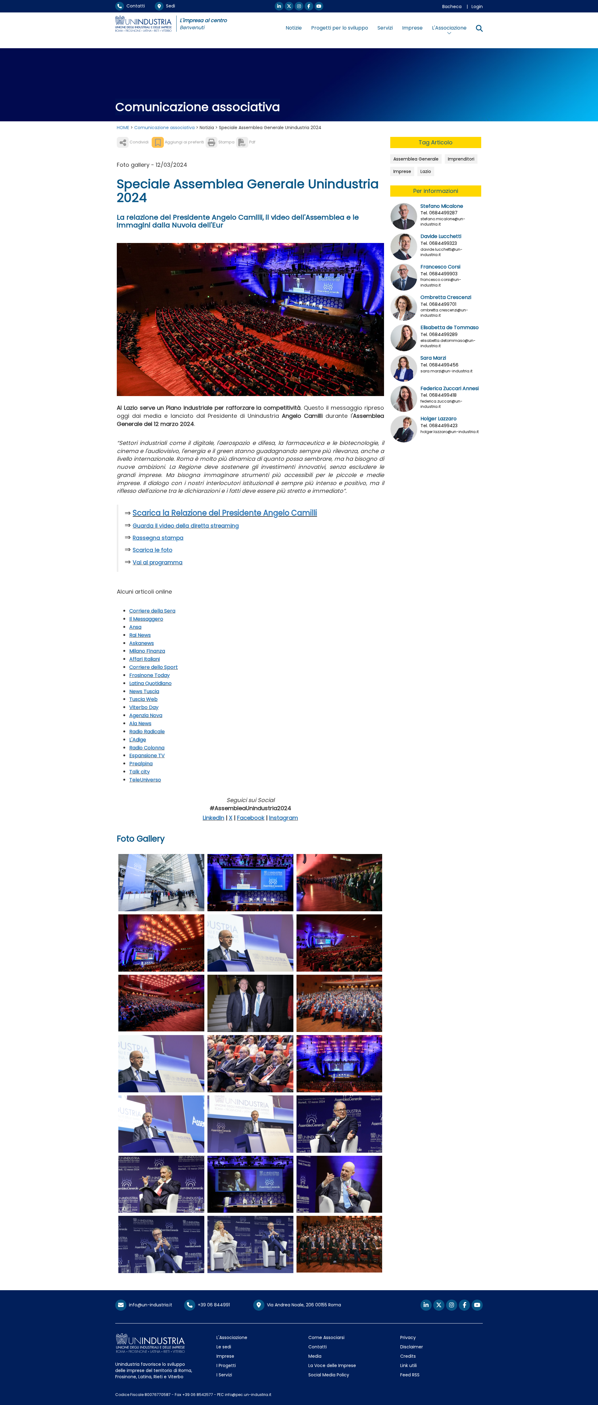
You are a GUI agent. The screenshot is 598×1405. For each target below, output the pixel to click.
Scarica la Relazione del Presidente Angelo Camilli (225, 513)
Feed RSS (410, 1375)
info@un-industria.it (149, 1305)
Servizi (385, 27)
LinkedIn (213, 818)
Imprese (412, 27)
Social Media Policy (328, 1375)
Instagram (283, 818)
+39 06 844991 (212, 1305)
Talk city (139, 771)
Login (477, 6)
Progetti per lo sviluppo (339, 27)
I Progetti (226, 1365)
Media (314, 1356)
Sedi (169, 6)
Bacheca (452, 6)
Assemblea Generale (416, 159)
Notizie (294, 27)
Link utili (408, 1365)
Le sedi (223, 1347)
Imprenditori (461, 159)
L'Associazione (231, 1337)
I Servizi (224, 1375)
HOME (123, 127)
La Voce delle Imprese (332, 1365)
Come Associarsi (326, 1337)
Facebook (250, 818)
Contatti (134, 6)
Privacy (408, 1337)
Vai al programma (158, 562)
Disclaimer (411, 1347)
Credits (408, 1356)
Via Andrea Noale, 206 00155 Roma (302, 1305)
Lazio (425, 171)
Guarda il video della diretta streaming (186, 526)
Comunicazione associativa (164, 127)
